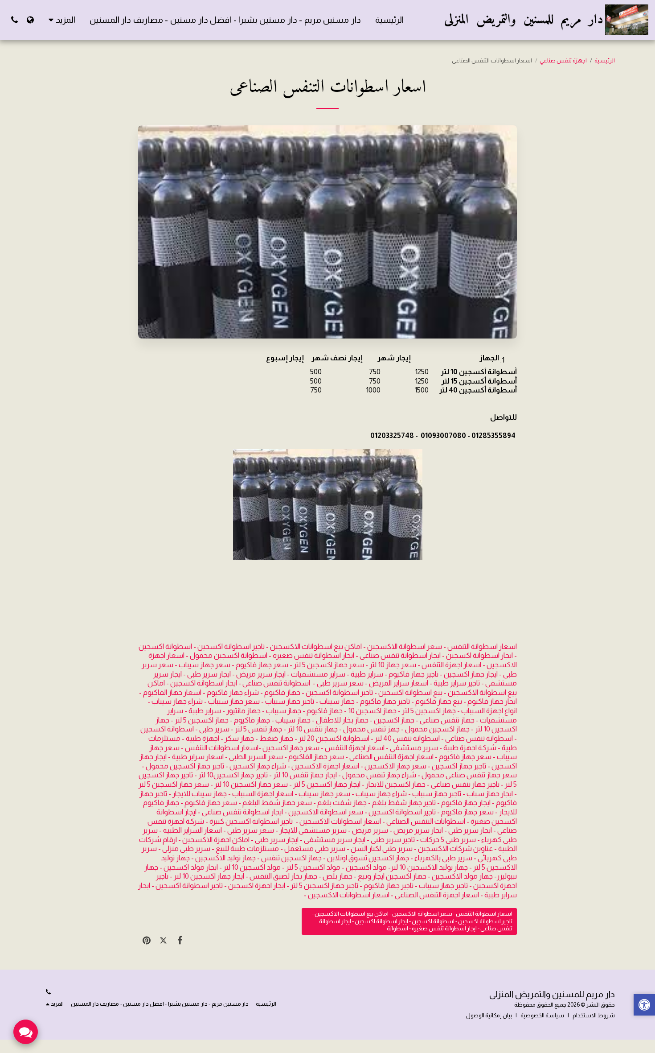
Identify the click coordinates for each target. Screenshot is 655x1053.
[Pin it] (146, 940)
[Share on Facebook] (180, 940)
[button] (14, 20)
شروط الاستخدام (594, 1015)
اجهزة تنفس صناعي (563, 60)
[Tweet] (163, 940)
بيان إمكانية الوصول (489, 1015)
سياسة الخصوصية (542, 1015)
